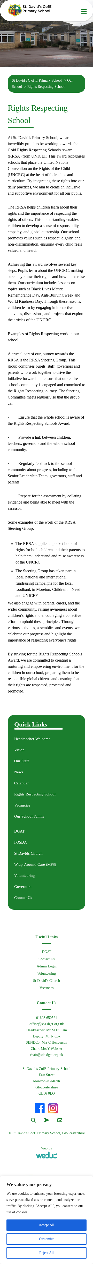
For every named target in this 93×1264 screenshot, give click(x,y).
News (18, 772)
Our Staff (21, 761)
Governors (22, 887)
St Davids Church (28, 853)
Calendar (21, 783)
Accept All (46, 1225)
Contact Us (23, 898)
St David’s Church (46, 981)
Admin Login (47, 966)
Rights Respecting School (35, 794)
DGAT (19, 831)
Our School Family (29, 816)
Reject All (46, 1253)
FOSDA (20, 842)
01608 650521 (46, 1018)
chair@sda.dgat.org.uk (46, 1055)
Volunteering (24, 875)
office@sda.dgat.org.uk (46, 1024)
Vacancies (22, 805)
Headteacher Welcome (32, 739)
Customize (46, 1239)
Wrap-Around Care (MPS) (35, 864)
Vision (19, 750)
